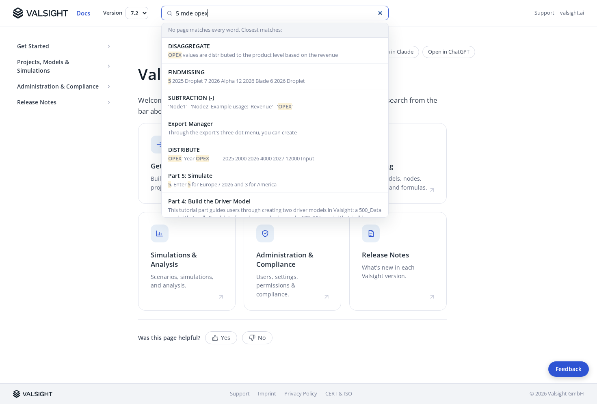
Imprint (267, 393)
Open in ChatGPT (448, 51)
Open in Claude (394, 51)
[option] (275, 51)
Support (544, 12)
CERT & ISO (338, 393)
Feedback (569, 369)
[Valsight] (32, 394)
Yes (225, 337)
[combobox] (279, 13)
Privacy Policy (300, 393)
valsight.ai (572, 12)
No (262, 337)
